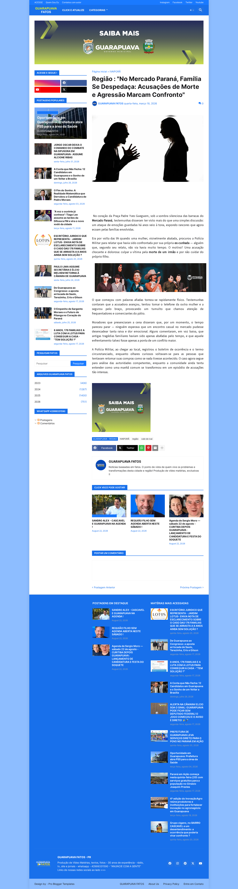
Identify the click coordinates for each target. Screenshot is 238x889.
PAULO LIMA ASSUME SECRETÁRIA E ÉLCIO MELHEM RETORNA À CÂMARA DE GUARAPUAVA (70, 271)
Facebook (177, 2)
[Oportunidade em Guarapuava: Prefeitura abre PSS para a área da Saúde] (159, 757)
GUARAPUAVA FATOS (125, 461)
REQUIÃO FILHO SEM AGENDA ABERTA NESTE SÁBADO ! (145, 523)
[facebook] (74, 83)
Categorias (97, 10)
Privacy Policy (171, 883)
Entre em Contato (194, 883)
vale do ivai (146, 439)
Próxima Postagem (191, 587)
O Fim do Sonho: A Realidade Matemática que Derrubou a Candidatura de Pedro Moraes (70, 195)
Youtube (199, 2)
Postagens (46, 419)
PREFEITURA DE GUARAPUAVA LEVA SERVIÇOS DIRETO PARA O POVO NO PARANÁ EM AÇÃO (187, 736)
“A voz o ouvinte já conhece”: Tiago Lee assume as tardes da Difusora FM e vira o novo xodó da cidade (69, 218)
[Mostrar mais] (162, 448)
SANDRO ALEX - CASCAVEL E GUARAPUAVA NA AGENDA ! (109, 523)
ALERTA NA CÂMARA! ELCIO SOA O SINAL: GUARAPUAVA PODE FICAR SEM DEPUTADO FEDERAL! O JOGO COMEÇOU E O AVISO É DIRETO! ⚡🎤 (186, 712)
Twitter (189, 2)
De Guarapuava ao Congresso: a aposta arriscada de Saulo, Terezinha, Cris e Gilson (68, 292)
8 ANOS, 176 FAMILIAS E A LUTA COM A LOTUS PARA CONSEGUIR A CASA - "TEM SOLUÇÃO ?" (69, 335)
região (135, 439)
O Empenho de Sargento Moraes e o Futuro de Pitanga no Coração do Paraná (68, 313)
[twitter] (74, 90)
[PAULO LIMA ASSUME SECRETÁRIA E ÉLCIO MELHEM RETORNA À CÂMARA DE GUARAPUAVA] (43, 270)
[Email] (155, 448)
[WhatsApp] (142, 448)
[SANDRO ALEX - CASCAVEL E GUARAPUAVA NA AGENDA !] (101, 614)
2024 (60, 389)
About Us (153, 883)
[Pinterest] (148, 448)
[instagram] (47, 83)
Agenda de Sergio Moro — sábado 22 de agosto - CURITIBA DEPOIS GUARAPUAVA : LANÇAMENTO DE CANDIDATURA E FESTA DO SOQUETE (185, 530)
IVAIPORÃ (115, 71)
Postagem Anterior (104, 587)
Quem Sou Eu (52, 2)
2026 (60, 401)
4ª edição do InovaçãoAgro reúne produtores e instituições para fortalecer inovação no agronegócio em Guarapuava (186, 805)
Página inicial (99, 71)
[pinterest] (185, 863)
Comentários (47, 423)
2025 (60, 395)
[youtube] (47, 90)
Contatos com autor (71, 2)
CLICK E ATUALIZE (73, 10)
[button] (192, 10)
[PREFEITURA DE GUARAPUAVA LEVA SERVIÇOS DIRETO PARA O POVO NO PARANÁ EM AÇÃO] (159, 736)
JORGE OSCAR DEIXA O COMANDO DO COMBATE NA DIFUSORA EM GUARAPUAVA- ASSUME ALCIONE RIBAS (69, 151)
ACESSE (38, 2)
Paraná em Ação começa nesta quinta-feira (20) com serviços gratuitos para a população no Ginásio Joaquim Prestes (186, 780)
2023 (60, 382)
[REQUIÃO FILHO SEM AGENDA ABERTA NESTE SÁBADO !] (101, 632)
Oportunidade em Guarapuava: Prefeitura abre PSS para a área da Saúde (184, 757)
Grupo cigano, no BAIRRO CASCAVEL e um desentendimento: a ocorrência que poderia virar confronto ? (185, 829)
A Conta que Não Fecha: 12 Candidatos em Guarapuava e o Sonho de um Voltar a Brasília (69, 174)
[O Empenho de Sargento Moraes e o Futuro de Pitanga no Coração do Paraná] (43, 313)
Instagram (165, 2)
